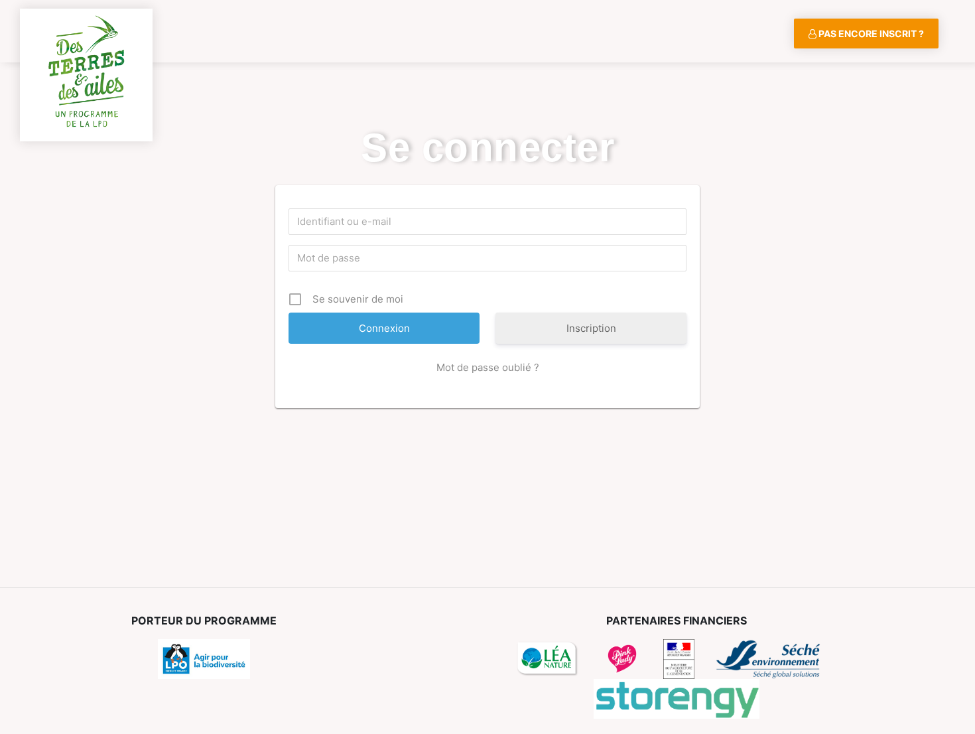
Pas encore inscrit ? (870, 33)
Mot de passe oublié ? (487, 367)
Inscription (591, 328)
